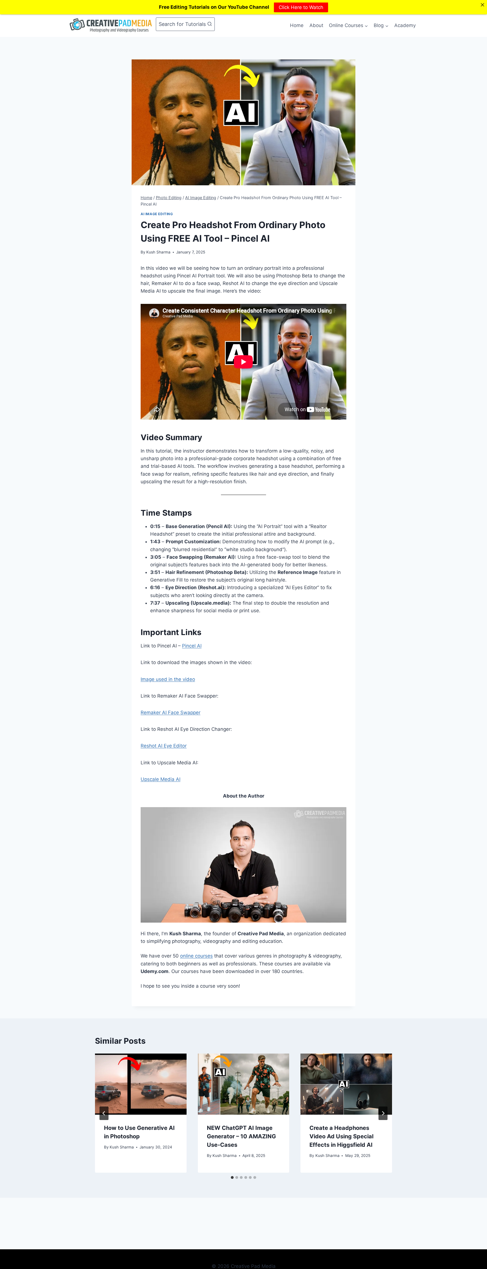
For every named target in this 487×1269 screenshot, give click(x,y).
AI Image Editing (157, 214)
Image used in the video (168, 679)
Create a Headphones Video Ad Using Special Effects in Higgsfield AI (341, 1136)
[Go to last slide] (104, 1113)
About (316, 25)
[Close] (482, 4)
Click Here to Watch (301, 7)
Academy (405, 25)
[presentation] (141, 1084)
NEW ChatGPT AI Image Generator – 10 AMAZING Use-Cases (241, 1136)
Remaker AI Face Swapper (170, 712)
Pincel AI (192, 646)
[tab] (232, 1177)
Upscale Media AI (160, 779)
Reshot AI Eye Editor (164, 746)
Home (297, 25)
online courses (196, 956)
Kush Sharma (158, 252)
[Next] (383, 1113)
